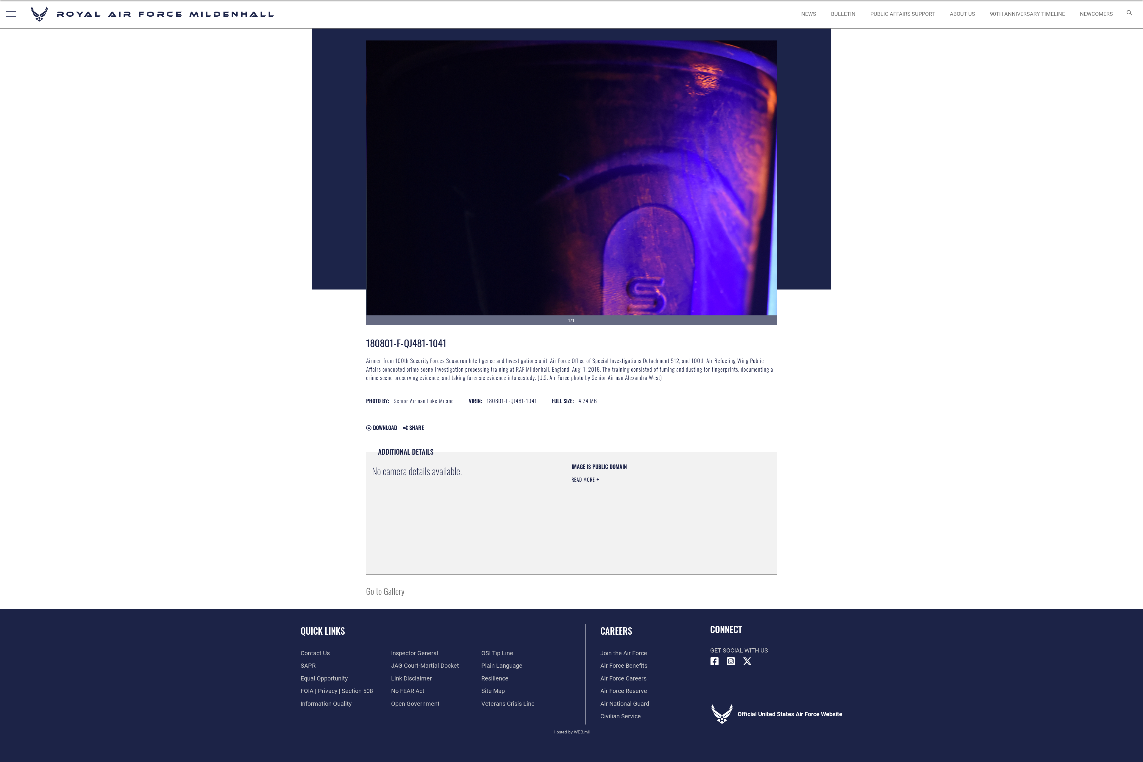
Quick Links (323, 630)
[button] (9, 14)
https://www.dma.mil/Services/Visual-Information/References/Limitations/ (641, 517)
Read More (584, 479)
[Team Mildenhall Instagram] (731, 661)
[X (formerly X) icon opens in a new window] (747, 661)
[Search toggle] (1129, 14)
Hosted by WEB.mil (572, 732)
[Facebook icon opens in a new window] (714, 661)
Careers (616, 630)
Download (384, 427)
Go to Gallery (385, 590)
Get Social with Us (739, 650)
